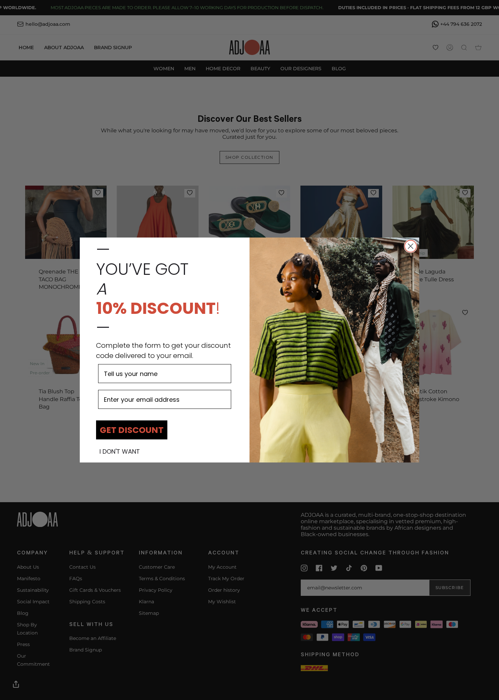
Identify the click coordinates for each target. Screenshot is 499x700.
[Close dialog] (411, 246)
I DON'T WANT (119, 452)
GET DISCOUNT (132, 430)
